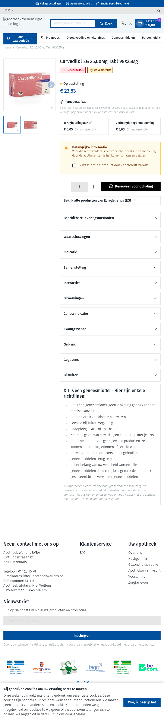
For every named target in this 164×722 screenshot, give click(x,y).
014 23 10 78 (27, 571)
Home (7, 47)
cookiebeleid (75, 714)
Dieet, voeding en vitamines (86, 38)
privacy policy (144, 644)
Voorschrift (136, 576)
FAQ (83, 553)
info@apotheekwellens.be (43, 576)
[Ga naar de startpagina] (24, 23)
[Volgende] (51, 84)
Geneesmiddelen (123, 38)
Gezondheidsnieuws (143, 565)
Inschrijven (82, 636)
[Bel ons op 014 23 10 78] (124, 23)
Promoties (53, 38)
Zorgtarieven (138, 582)
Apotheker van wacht (144, 571)
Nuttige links (138, 559)
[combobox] (72, 23)
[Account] (130, 23)
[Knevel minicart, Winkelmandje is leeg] (140, 23)
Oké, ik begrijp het (142, 702)
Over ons (135, 553)
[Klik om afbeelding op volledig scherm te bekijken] (30, 85)
